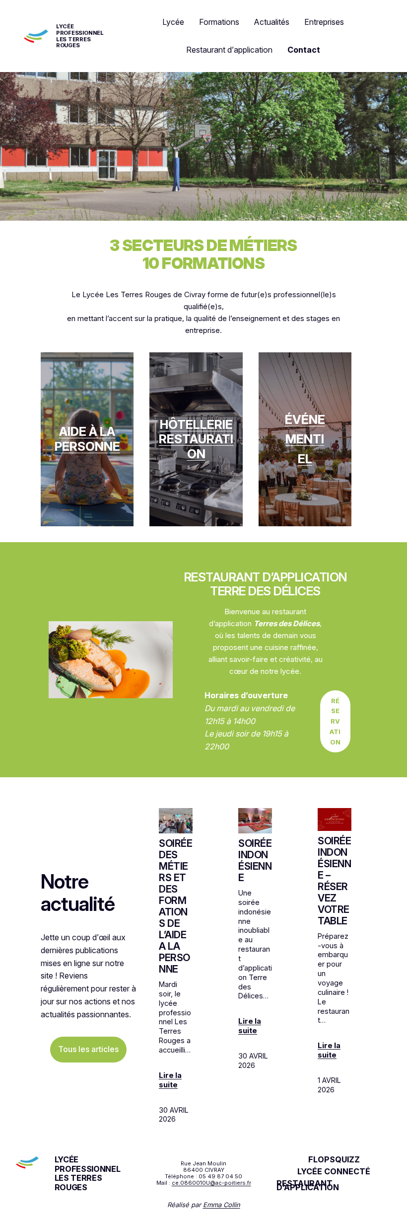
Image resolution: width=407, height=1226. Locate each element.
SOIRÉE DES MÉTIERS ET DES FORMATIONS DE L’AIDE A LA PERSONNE (176, 906)
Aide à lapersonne (87, 439)
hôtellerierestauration (196, 439)
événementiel (305, 439)
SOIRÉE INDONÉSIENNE (255, 861)
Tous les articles (88, 1049)
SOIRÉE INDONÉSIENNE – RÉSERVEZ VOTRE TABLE (334, 881)
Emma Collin (221, 1205)
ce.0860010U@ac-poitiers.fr (211, 1182)
